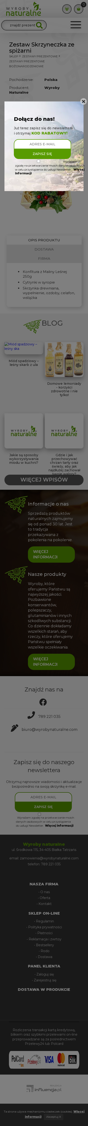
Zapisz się (42, 154)
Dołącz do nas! (34, 119)
